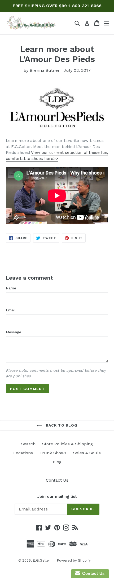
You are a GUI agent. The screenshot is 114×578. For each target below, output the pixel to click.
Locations (23, 452)
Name (11, 288)
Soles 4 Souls (87, 452)
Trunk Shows (53, 452)
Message (13, 332)
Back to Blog (61, 425)
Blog (57, 461)
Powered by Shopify (74, 560)
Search (28, 443)
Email (11, 310)
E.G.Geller (41, 560)
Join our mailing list (57, 496)
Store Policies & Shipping (67, 443)
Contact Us (57, 480)
